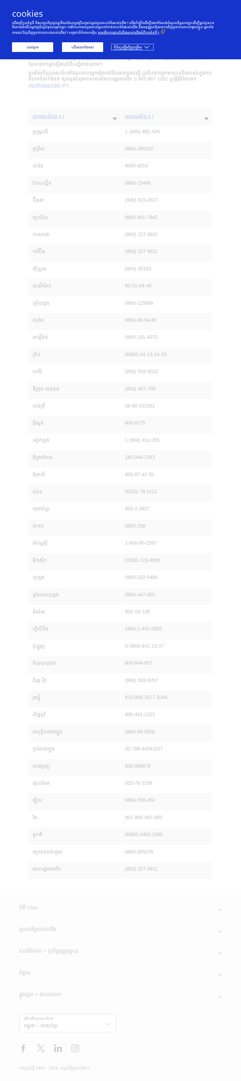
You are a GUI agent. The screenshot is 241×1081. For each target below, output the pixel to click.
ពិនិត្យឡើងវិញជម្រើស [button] (128, 47)
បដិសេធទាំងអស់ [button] (82, 47)
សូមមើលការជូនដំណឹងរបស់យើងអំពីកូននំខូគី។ (128, 32)
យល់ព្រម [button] (33, 47)
